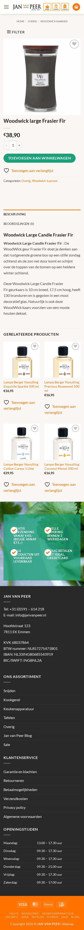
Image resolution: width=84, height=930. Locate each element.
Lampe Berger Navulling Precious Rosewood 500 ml (61, 386)
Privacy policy (15, 807)
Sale (7, 744)
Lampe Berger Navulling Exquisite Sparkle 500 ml (21, 384)
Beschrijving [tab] (15, 214)
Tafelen (9, 718)
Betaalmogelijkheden (20, 789)
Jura (24, 917)
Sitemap (68, 924)
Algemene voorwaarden (23, 816)
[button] (6, 7)
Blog (75, 917)
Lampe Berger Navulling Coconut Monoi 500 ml (61, 466)
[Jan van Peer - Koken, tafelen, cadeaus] (41, 7)
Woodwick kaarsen (53, 21)
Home (20, 21)
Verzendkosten (16, 798)
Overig (32, 21)
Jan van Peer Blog (18, 735)
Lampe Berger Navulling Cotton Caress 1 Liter (21, 466)
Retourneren (14, 780)
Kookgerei (12, 699)
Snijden (9, 691)
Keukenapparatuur (19, 708)
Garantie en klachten (20, 771)
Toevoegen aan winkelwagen (39, 158)
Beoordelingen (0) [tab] (19, 224)
